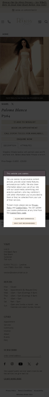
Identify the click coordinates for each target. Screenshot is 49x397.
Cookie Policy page (18, 213)
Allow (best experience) (24, 219)
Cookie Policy (21, 207)
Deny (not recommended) (24, 223)
